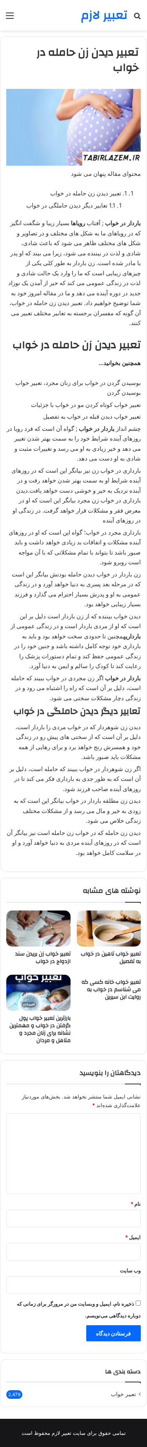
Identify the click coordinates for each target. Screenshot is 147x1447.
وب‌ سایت (130, 1270)
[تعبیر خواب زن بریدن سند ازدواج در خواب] (38, 928)
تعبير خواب (123, 1394)
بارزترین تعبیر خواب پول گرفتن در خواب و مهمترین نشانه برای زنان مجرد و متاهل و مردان (40, 1029)
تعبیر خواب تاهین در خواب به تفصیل (111, 957)
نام (136, 1204)
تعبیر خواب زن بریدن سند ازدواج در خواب (43, 957)
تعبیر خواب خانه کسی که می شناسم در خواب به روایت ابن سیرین (111, 989)
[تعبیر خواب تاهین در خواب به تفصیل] (109, 928)
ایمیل (133, 1237)
